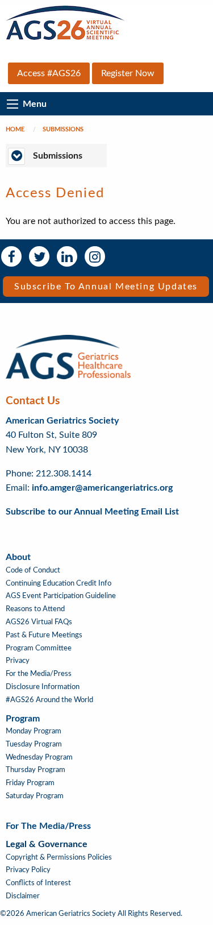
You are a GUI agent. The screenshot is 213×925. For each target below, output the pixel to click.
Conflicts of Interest (38, 883)
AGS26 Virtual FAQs (39, 622)
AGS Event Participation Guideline (61, 595)
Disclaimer (23, 896)
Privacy (18, 660)
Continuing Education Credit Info (58, 583)
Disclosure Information (43, 686)
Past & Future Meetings (44, 635)
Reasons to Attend (35, 608)
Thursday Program (35, 769)
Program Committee (39, 648)
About (18, 557)
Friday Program (30, 782)
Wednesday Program (39, 757)
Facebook (11, 256)
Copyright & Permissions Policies (59, 857)
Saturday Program (35, 796)
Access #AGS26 (49, 73)
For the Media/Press (39, 673)
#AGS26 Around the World (49, 699)
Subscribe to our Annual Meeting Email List (92, 511)
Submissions (63, 129)
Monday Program (33, 731)
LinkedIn (67, 256)
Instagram (94, 256)
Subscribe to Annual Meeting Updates (106, 286)
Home (15, 129)
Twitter (39, 256)
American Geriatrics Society (62, 420)
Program (23, 718)
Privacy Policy (28, 869)
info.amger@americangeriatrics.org (102, 487)
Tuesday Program (34, 744)
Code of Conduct (33, 570)
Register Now (127, 73)
